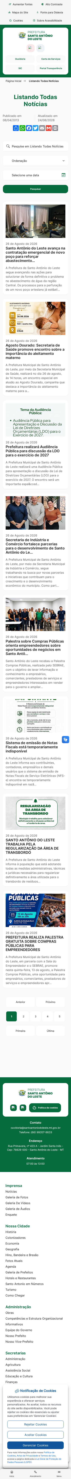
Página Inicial (13, 80)
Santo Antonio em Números (24, 1284)
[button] (15, 20)
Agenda (10, 1266)
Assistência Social (17, 1370)
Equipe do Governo (18, 1330)
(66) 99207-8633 (41, 1132)
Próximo (50, 1001)
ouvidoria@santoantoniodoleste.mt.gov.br (35, 1127)
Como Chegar (15, 1295)
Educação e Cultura (19, 1376)
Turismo (10, 1289)
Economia (12, 1243)
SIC (20, 68)
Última (50, 1030)
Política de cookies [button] (48, 1107)
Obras (9, 1312)
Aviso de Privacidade (27, 1455)
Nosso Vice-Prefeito (19, 1341)
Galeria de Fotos (16, 1197)
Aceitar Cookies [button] (36, 1435)
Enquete (11, 1214)
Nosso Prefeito (15, 1336)
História (10, 1232)
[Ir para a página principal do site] (35, 35)
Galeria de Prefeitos (19, 1272)
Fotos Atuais (13, 1261)
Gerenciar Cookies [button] (35, 1445)
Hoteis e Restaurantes (20, 1278)
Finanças (11, 1382)
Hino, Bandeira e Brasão (21, 1255)
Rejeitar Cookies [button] (35, 1424)
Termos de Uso (48, 1455)
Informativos (14, 1324)
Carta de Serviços (50, 59)
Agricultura (13, 1364)
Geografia (12, 1249)
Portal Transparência (51, 68)
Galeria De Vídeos (17, 1203)
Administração (15, 1359)
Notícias (11, 1191)
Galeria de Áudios (17, 1209)
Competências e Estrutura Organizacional (34, 1318)
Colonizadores (15, 1237)
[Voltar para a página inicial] (35, 1093)
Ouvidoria (20, 59)
